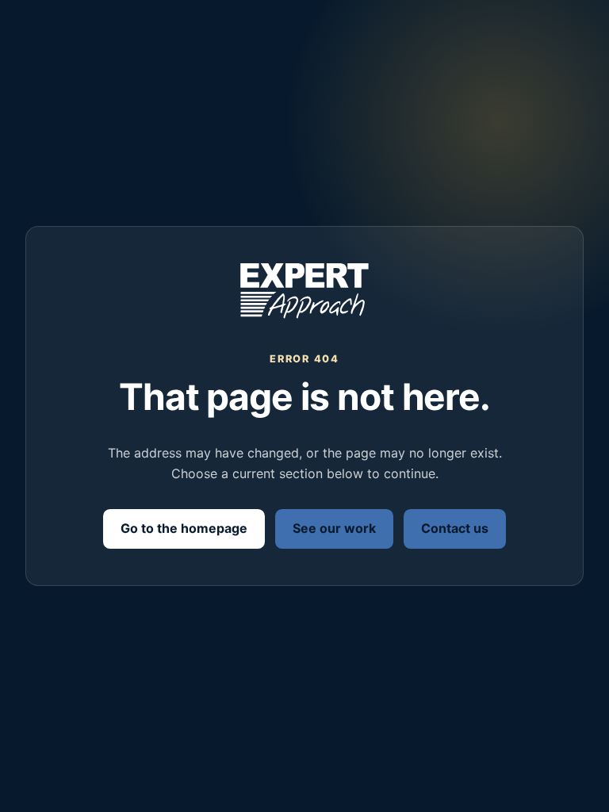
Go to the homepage (184, 528)
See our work (334, 528)
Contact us (454, 528)
